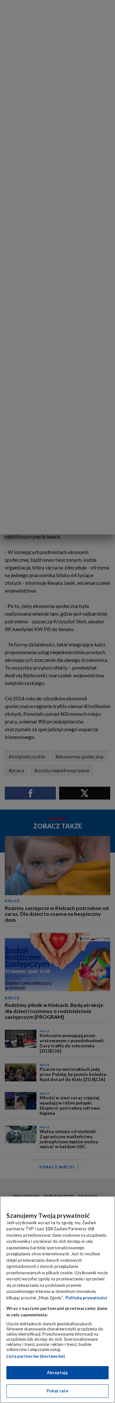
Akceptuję (57, 1372)
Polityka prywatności (86, 1297)
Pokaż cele (57, 1390)
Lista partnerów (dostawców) (35, 1356)
